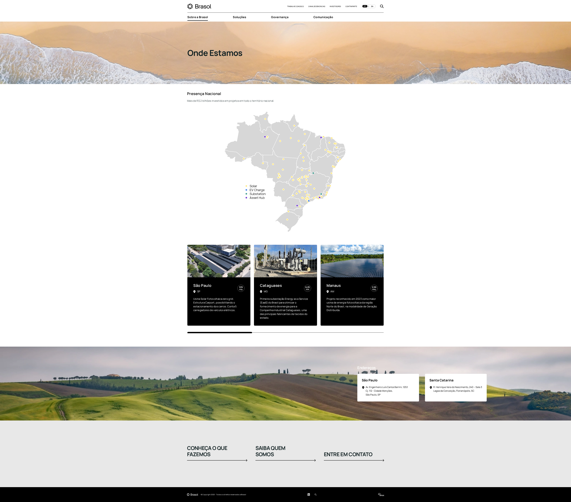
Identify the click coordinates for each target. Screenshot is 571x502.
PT (365, 6)
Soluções (239, 17)
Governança (279, 17)
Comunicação (323, 17)
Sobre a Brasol (197, 17)
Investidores (335, 6)
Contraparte (351, 6)
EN (372, 6)
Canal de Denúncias (316, 6)
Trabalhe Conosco (295, 6)
